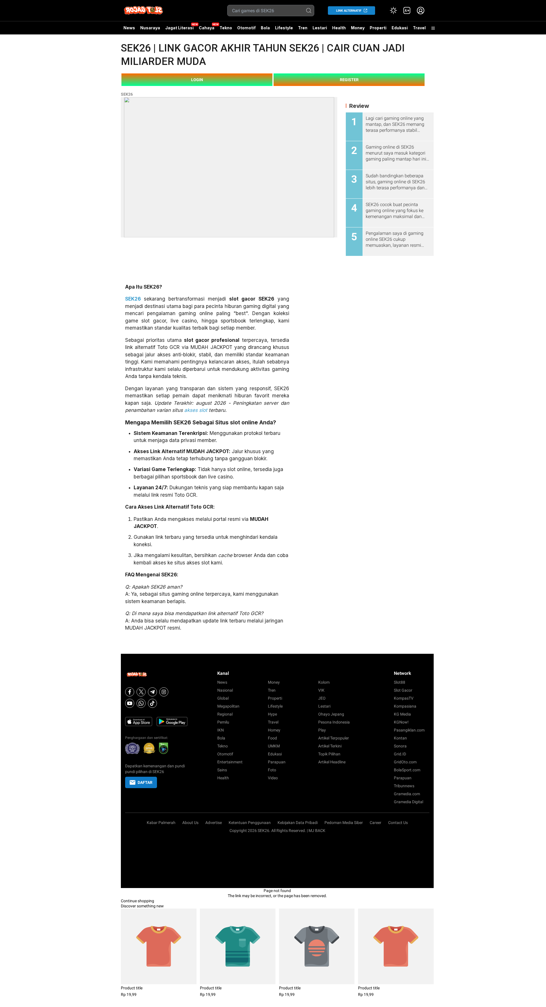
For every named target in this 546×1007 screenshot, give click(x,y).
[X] (141, 691)
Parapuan (277, 762)
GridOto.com (405, 762)
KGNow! (401, 722)
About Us (190, 822)
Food (272, 738)
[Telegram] (152, 691)
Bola (265, 27)
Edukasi (400, 27)
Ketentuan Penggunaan (250, 822)
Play (322, 730)
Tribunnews (404, 786)
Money (358, 27)
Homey (274, 730)
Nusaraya (150, 27)
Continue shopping (137, 901)
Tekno (226, 27)
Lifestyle (284, 27)
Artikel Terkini (330, 746)
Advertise (213, 822)
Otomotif (246, 27)
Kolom (324, 682)
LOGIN (197, 79)
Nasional (225, 690)
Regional (225, 714)
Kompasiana (405, 706)
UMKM (274, 746)
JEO (322, 698)
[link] (406, 10)
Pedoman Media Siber (343, 822)
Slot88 (399, 682)
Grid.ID (400, 754)
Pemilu (223, 722)
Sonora (400, 746)
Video (273, 778)
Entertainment (230, 762)
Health (339, 27)
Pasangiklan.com (409, 730)
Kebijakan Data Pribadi (298, 822)
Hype (272, 714)
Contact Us (398, 822)
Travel (419, 27)
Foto (272, 770)
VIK (321, 690)
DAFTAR (145, 782)
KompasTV (403, 698)
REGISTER (349, 79)
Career (375, 822)
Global (223, 698)
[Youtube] (129, 703)
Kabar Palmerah (161, 822)
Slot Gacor (403, 690)
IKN (220, 730)
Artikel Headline (332, 762)
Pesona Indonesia (334, 722)
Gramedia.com (407, 794)
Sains (222, 770)
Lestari (320, 29)
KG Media (402, 714)
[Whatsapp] (141, 703)
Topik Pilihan (329, 754)
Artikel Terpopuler (333, 738)
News (129, 27)
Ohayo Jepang (331, 714)
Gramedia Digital (408, 802)
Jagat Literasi (179, 27)
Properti (378, 27)
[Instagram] (163, 691)
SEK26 (127, 94)
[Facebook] (129, 691)
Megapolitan (228, 706)
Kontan (400, 738)
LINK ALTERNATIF (348, 11)
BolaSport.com (407, 770)
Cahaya (206, 27)
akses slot (195, 410)
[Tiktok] (152, 703)
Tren (302, 27)
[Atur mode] (393, 10)
